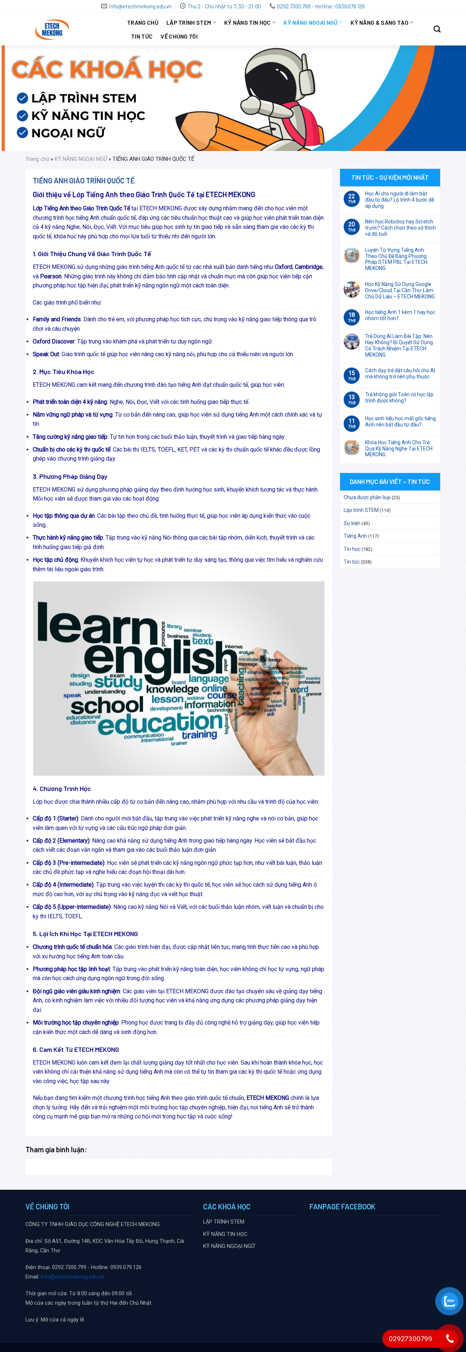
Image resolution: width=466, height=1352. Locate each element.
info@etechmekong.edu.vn (72, 1277)
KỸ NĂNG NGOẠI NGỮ (310, 22)
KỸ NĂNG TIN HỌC (247, 22)
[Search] (437, 29)
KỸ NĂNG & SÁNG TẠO (379, 22)
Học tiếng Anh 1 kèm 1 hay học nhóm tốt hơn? (400, 315)
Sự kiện (352, 523)
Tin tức (142, 36)
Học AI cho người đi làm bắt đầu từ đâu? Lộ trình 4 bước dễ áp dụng (399, 200)
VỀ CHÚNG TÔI (179, 36)
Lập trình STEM (361, 510)
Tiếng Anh (355, 536)
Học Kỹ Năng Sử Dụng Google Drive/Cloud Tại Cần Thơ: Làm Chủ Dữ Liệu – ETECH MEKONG (400, 290)
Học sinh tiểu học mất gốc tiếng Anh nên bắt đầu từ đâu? (400, 421)
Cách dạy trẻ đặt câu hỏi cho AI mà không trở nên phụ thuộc (400, 373)
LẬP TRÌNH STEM (188, 22)
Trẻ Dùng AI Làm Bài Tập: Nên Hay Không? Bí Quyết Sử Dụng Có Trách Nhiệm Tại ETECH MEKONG (399, 345)
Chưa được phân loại (367, 497)
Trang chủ (142, 22)
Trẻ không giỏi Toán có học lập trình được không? (399, 397)
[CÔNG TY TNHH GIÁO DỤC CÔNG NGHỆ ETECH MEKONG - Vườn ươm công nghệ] (70, 29)
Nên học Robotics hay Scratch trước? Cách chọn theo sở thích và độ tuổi (400, 228)
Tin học (352, 549)
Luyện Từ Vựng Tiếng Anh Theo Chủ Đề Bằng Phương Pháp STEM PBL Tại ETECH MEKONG (396, 259)
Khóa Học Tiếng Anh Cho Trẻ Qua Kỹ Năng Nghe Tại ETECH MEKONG (399, 449)
